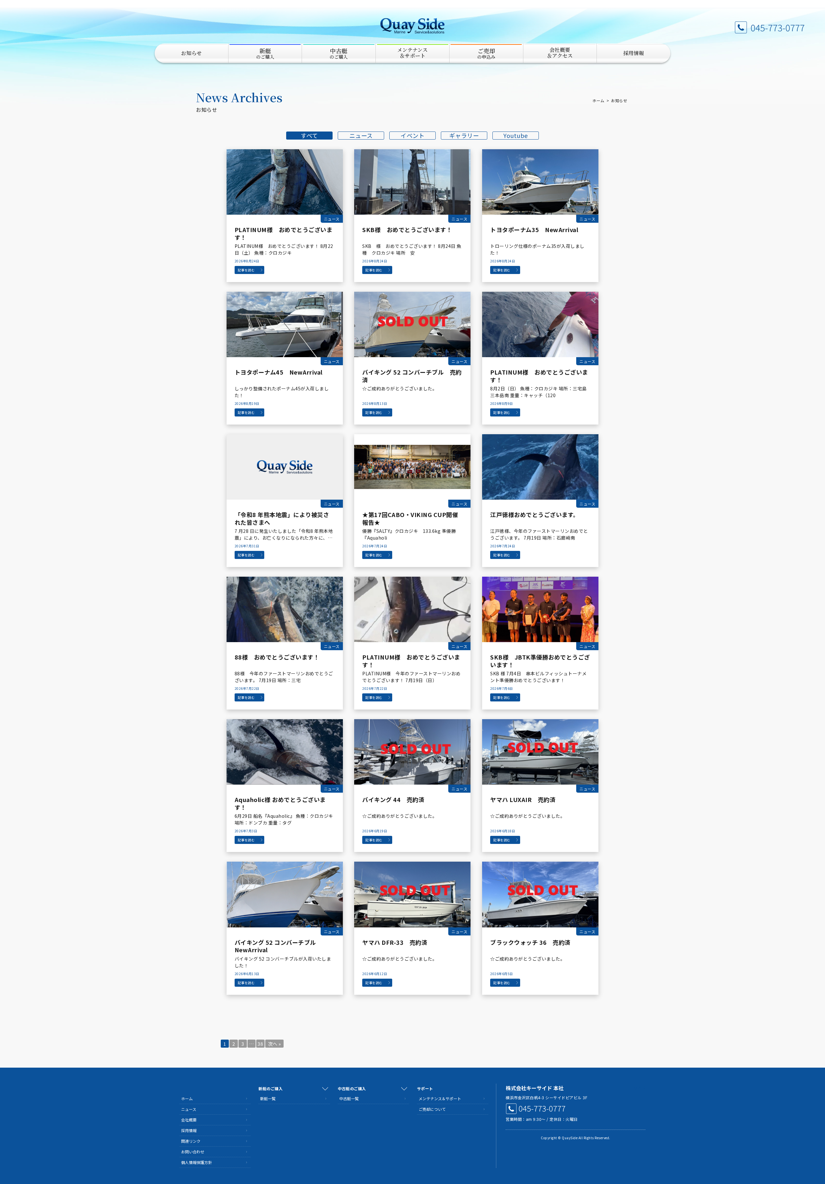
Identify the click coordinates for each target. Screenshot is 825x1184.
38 (260, 1043)
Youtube (515, 136)
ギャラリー (464, 136)
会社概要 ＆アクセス (560, 52)
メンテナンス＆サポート (440, 1098)
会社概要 (189, 1119)
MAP (639, 1088)
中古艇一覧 (349, 1098)
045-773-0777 (778, 27)
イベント (412, 136)
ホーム (598, 100)
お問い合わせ (192, 1151)
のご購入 (265, 53)
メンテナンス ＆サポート (412, 52)
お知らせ (191, 53)
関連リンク (190, 1141)
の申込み (486, 53)
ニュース (361, 136)
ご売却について (432, 1109)
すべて (309, 136)
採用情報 (633, 53)
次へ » (274, 1043)
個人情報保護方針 (196, 1162)
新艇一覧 (268, 1098)
